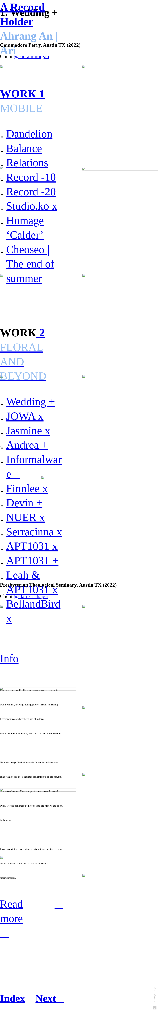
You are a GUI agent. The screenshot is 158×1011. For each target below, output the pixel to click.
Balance (24, 148)
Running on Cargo (154, 994)
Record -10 (31, 177)
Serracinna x (34, 532)
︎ (59, 904)
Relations (27, 162)
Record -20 (31, 191)
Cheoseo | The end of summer (30, 263)
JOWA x (25, 416)
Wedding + (30, 401)
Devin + (24, 503)
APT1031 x (32, 546)
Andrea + (27, 445)
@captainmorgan (31, 56)
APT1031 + (32, 560)
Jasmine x (28, 430)
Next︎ (49, 998)
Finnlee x (27, 488)
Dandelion (29, 134)
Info (9, 658)
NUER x (25, 517)
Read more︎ (11, 918)
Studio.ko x (31, 206)
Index (12, 998)
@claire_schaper (31, 596)
